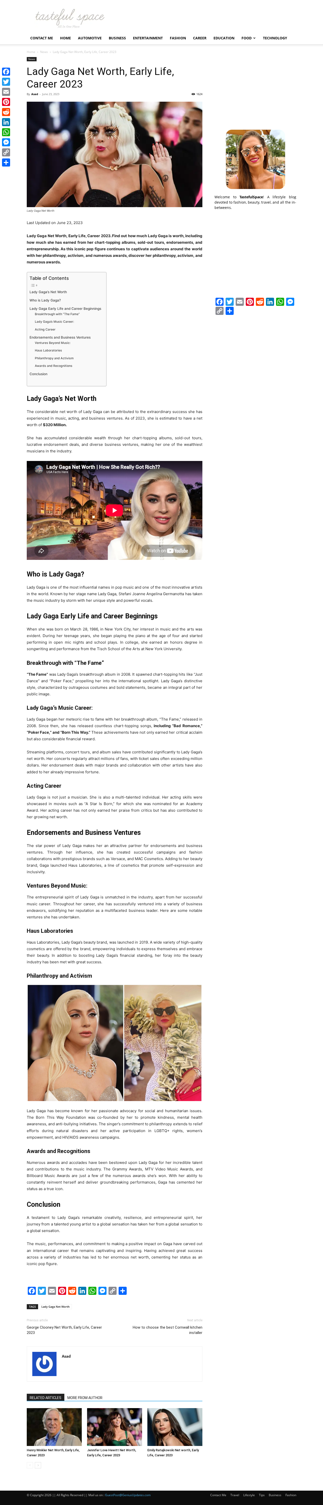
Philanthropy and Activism (54, 358)
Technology (275, 38)
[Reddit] (6, 112)
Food (246, 38)
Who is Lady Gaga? (45, 300)
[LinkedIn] (6, 122)
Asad (34, 94)
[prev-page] (30, 1465)
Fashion (178, 38)
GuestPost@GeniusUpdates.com (128, 1495)
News (44, 52)
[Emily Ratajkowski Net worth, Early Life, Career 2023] (174, 1427)
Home (65, 38)
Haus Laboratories (48, 350)
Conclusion (38, 374)
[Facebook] (6, 72)
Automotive (90, 38)
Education (223, 38)
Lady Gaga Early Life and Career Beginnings (65, 309)
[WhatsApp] (6, 132)
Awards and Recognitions (53, 366)
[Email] (6, 92)
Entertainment (148, 38)
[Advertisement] (255, 88)
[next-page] (38, 1465)
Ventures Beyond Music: (53, 343)
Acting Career (45, 329)
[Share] (6, 162)
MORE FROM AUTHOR (84, 1398)
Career (199, 38)
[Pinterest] (6, 102)
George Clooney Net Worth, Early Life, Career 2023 (64, 1330)
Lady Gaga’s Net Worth (48, 292)
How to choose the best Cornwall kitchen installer (167, 1330)
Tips (262, 1495)
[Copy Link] (6, 152)
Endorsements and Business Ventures (60, 337)
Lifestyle (249, 1495)
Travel (234, 1495)
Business (117, 38)
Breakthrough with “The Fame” (57, 314)
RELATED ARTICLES (45, 1398)
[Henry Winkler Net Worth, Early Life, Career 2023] (54, 1427)
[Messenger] (6, 142)
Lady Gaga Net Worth (55, 1306)
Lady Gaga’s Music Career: (55, 321)
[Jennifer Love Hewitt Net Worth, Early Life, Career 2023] (114, 1427)
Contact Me (41, 38)
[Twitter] (6, 82)
